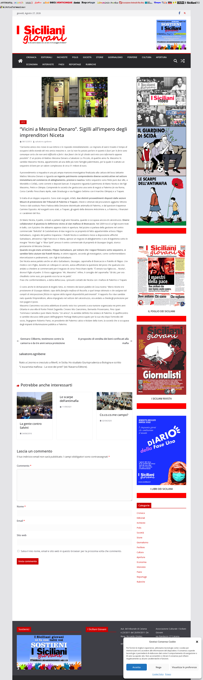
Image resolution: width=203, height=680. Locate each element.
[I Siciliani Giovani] (20, 60)
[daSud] (46, 2)
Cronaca (31, 57)
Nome (21, 506)
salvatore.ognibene (43, 141)
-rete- (23, 122)
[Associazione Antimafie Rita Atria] (131, 2)
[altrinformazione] (12, 7)
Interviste (48, 64)
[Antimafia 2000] (6, 2)
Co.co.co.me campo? (114, 415)
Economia (32, 64)
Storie (99, 57)
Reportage (75, 64)
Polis (75, 57)
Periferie (132, 57)
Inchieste (62, 57)
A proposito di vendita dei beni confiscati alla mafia (103, 341)
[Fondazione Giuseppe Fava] (174, 2)
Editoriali (46, 57)
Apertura (161, 57)
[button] (197, 641)
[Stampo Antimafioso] (149, 2)
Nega (158, 667)
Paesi (61, 64)
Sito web (21, 535)
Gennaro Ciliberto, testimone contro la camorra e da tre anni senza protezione (42, 341)
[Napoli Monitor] (114, 2)
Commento (24, 465)
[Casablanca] (38, 2)
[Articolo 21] (29, 2)
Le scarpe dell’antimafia (69, 399)
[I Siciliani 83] (192, 2)
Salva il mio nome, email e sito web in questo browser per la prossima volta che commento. (71, 551)
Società (87, 57)
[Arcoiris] (18, 2)
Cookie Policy (158, 674)
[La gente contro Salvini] (34, 394)
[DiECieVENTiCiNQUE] (61, 2)
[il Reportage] (88, 2)
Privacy (168, 674)
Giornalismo (115, 57)
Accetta (137, 667)
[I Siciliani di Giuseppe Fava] (180, 2)
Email (21, 520)
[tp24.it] (164, 2)
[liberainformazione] (103, 2)
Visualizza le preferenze (184, 667)
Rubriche (91, 64)
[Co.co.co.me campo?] (114, 394)
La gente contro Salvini (31, 426)
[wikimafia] (170, 2)
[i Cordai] (76, 2)
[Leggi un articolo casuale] (182, 60)
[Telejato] (157, 2)
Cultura (146, 57)
